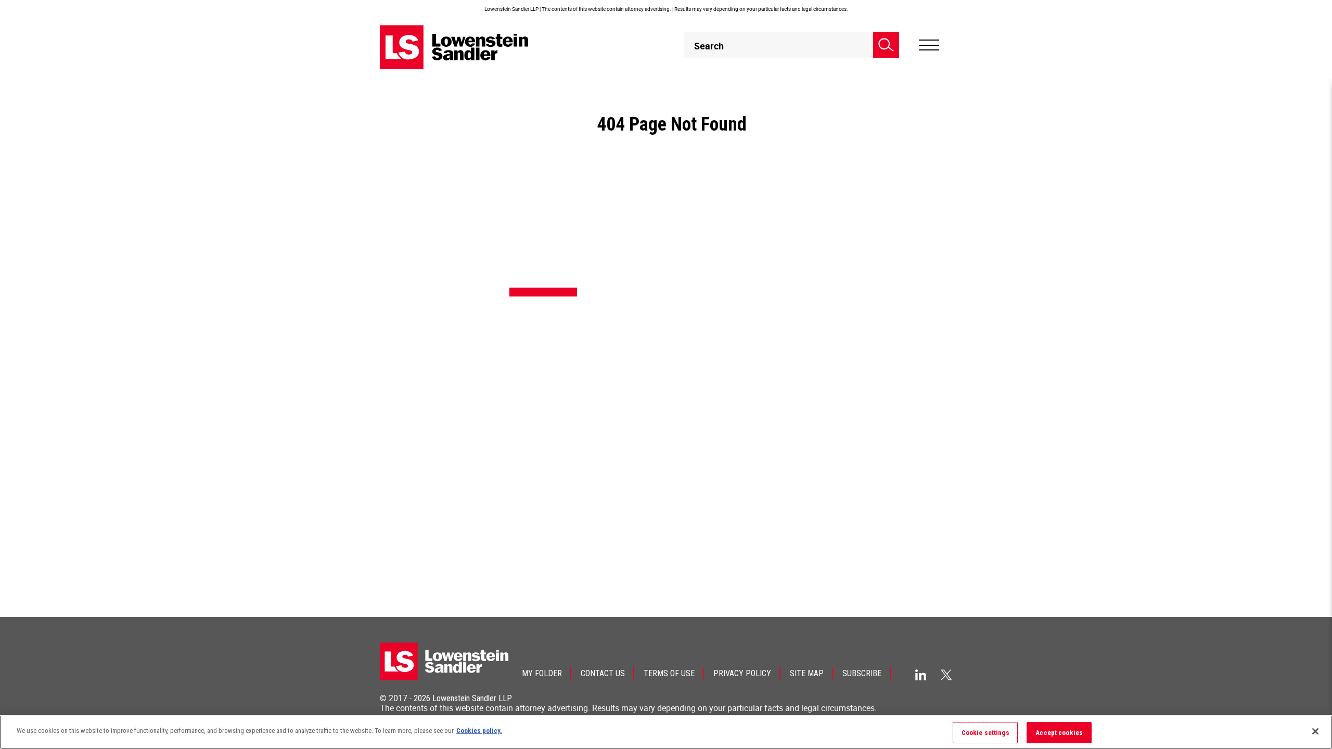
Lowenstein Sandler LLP (472, 698)
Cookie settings (985, 733)
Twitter (946, 674)
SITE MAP (807, 673)
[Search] (886, 45)
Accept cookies (1059, 733)
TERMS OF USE (669, 673)
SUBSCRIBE (861, 673)
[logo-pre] (454, 47)
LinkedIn (920, 674)
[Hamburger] (929, 45)
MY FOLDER (542, 673)
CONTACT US (603, 673)
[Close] (1315, 731)
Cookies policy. (479, 730)
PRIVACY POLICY (742, 673)
